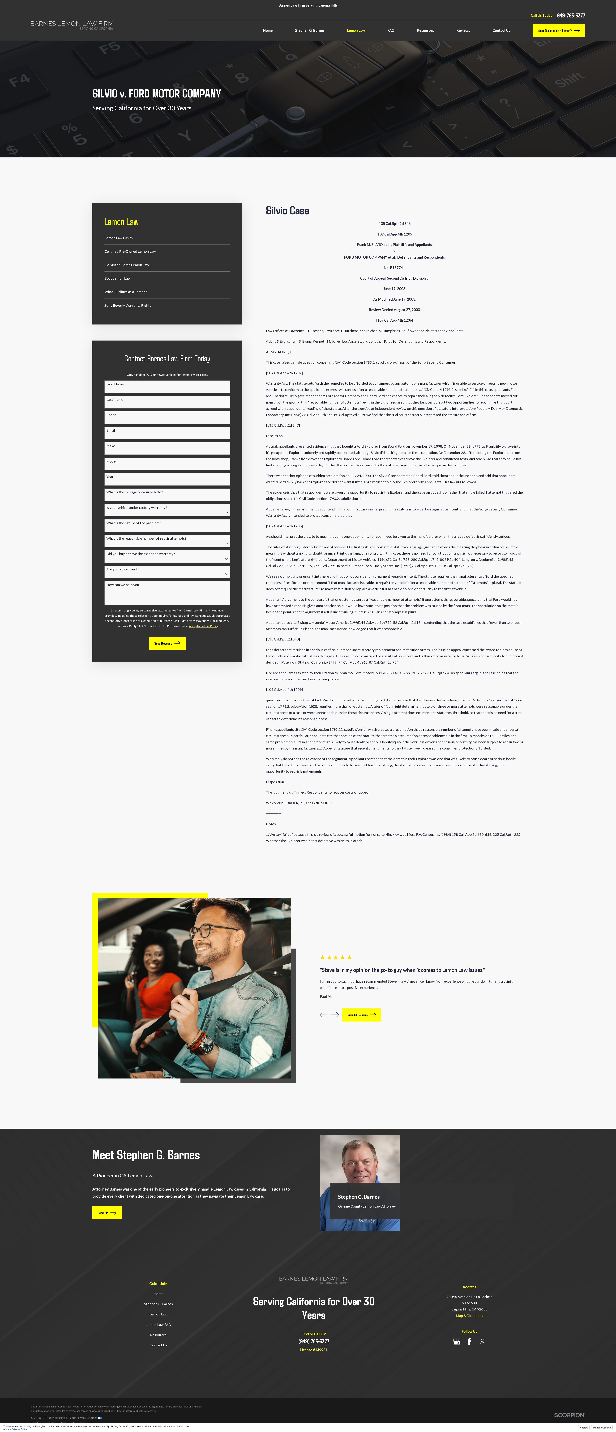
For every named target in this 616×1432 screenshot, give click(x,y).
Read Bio (103, 1213)
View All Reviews (358, 1015)
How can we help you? (123, 585)
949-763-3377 (571, 15)
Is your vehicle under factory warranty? (136, 507)
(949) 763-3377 (314, 1341)
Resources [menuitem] (425, 30)
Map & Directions (469, 1315)
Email (110, 430)
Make (110, 446)
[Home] (72, 25)
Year (109, 477)
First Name (115, 384)
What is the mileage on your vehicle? (134, 492)
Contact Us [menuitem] (501, 30)
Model (111, 461)
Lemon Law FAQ (158, 1324)
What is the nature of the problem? (133, 523)
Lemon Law (158, 1314)
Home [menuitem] (268, 30)
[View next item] (335, 1015)
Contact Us (158, 1345)
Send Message (163, 643)
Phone (111, 415)
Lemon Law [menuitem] (356, 30)
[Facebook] (469, 1341)
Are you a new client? (122, 569)
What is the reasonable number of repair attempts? (146, 538)
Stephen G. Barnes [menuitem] (310, 30)
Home (158, 1293)
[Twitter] (482, 1341)
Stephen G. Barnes (158, 1304)
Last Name (114, 399)
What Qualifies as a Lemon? (555, 30)
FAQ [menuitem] (390, 30)
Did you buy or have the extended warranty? (140, 554)
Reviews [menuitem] (463, 30)
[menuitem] (167, 238)
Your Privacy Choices (84, 1417)
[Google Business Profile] (456, 1341)
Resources (158, 1335)
